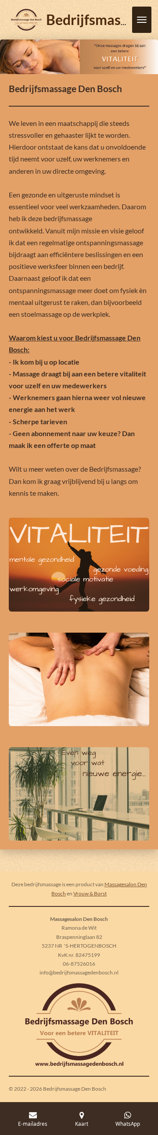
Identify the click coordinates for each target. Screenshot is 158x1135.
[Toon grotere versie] (79, 564)
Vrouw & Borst (90, 893)
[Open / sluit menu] (141, 20)
